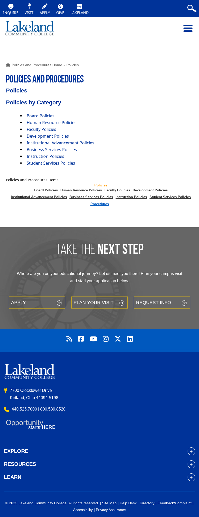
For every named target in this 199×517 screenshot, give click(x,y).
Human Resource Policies (51, 122)
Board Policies (40, 116)
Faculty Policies (41, 129)
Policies (72, 65)
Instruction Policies (45, 156)
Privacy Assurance (111, 510)
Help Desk (128, 503)
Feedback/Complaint (174, 503)
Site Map (109, 503)
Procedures (99, 204)
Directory (147, 503)
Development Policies (48, 136)
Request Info (153, 302)
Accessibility (83, 510)
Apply (18, 302)
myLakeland (30, 31)
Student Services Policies (51, 163)
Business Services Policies (52, 149)
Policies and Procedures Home (37, 65)
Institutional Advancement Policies (60, 143)
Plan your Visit (93, 302)
